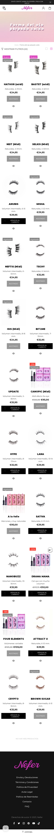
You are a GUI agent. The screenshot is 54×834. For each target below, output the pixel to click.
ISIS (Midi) (13, 329)
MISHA (40, 204)
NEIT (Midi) (13, 144)
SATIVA (40, 517)
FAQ (27, 806)
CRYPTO (13, 699)
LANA (40, 454)
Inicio (16, 45)
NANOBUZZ (13, 576)
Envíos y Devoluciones (27, 777)
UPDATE (13, 392)
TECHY (40, 267)
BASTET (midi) (40, 84)
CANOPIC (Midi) (40, 392)
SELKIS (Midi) (40, 144)
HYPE (13, 454)
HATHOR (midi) (13, 84)
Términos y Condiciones (27, 782)
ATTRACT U (40, 639)
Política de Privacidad (27, 787)
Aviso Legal (27, 792)
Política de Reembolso (27, 796)
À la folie (13, 517)
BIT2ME (40, 329)
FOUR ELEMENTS (13, 639)
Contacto (27, 801)
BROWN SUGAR (40, 699)
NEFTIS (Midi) (13, 267)
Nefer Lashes (27, 8)
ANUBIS (13, 204)
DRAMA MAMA (40, 576)
